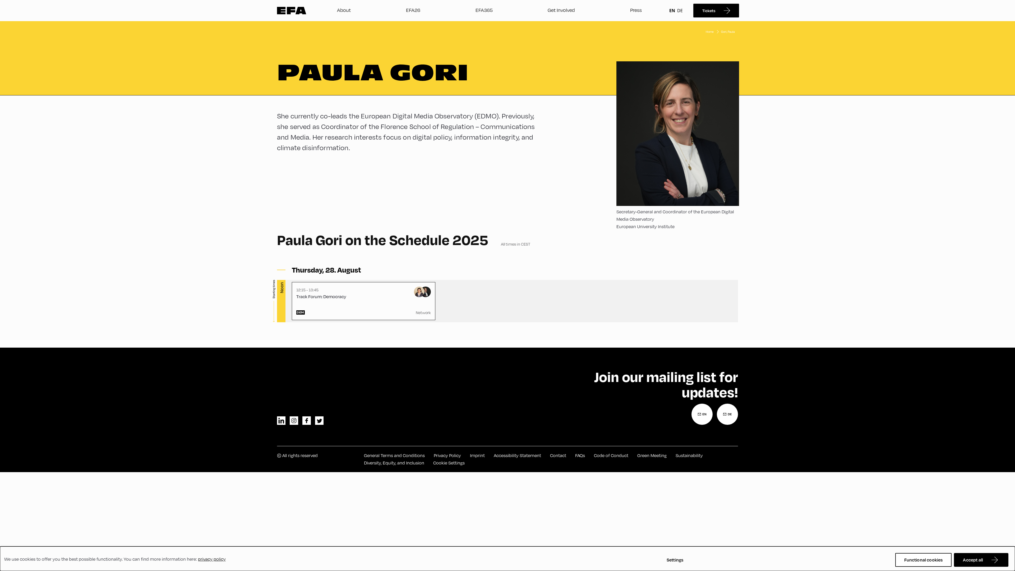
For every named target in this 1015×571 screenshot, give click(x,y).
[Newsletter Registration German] (727, 414)
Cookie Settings (449, 463)
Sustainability (689, 455)
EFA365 (484, 10)
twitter (319, 420)
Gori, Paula (728, 32)
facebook (306, 420)
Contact (558, 455)
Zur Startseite (291, 10)
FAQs (580, 455)
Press (636, 10)
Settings (675, 560)
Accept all (973, 560)
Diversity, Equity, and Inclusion (394, 463)
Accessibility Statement (517, 455)
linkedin (281, 420)
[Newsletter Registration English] (702, 414)
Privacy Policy (447, 455)
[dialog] (507, 558)
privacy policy (212, 559)
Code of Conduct (611, 455)
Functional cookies (923, 560)
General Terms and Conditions (394, 455)
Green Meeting (652, 455)
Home (710, 32)
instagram (294, 420)
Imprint (477, 455)
